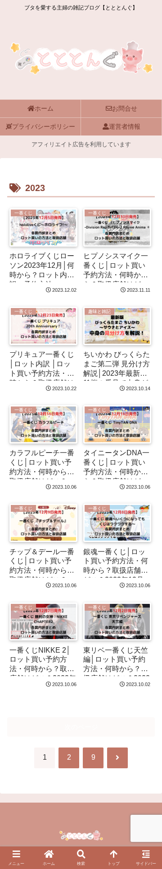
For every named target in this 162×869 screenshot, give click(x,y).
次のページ (81, 727)
